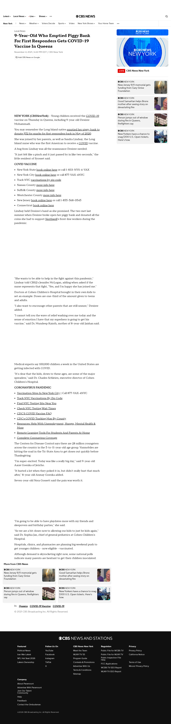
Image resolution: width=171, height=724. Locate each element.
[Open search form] (166, 16)
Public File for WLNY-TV (112, 654)
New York (7, 23)
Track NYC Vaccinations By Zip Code (40, 398)
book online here (46, 170)
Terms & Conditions (82, 670)
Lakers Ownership (25, 662)
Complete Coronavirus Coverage (37, 438)
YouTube (49, 651)
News (22, 23)
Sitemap (77, 674)
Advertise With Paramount (29, 688)
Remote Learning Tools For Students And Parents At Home (53, 433)
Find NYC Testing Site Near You (36, 403)
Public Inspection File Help (111, 659)
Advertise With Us (81, 666)
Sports (61, 23)
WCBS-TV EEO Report (111, 668)
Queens (23, 606)
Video (72, 23)
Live (32, 16)
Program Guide (80, 658)
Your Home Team (106, 23)
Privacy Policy (135, 651)
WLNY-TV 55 (79, 654)
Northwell (51, 219)
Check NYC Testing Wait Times (36, 408)
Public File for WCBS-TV (112, 651)
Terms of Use (135, 662)
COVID (83, 143)
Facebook (50, 654)
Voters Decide (48, 23)
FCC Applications (109, 664)
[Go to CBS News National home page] (85, 16)
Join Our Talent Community (24, 692)
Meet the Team (80, 651)
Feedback (22, 701)
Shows (42, 16)
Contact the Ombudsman (29, 705)
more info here (45, 185)
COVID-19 (92, 116)
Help (19, 697)
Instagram (49, 658)
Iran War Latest (24, 654)
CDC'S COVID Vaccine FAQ (34, 413)
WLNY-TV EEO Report (111, 671)
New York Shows (86, 23)
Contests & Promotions (83, 662)
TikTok (48, 662)
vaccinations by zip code (46, 180)
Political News (23, 651)
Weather (33, 23)
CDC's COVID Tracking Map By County (41, 418)
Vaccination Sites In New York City (38, 393)
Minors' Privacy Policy (139, 666)
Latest (6, 16)
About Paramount (25, 684)
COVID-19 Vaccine (40, 606)
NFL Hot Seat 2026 (26, 658)
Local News (19, 16)
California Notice (137, 654)
